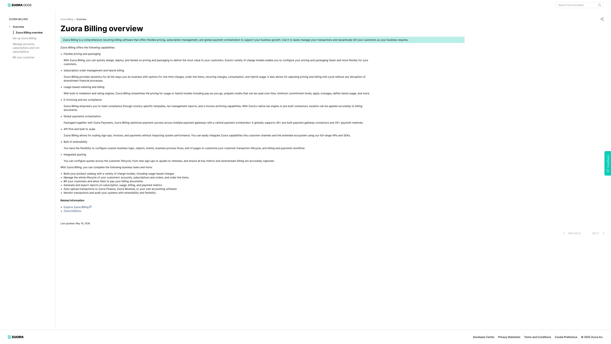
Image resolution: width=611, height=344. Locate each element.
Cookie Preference (566, 337)
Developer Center (483, 337)
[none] (602, 19)
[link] (20, 5)
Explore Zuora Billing (76, 207)
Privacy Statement (509, 337)
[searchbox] (597, 5)
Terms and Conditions (537, 337)
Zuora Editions (72, 210)
